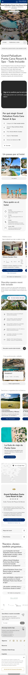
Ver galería (14, 178)
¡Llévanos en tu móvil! (7, 635)
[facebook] (10, 641)
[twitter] (17, 641)
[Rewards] (17, 2)
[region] (13, 664)
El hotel (4, 42)
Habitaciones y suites (14, 42)
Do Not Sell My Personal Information (13, 669)
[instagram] (13, 641)
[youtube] (21, 641)
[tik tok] (24, 641)
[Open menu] (3, 2)
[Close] (24, 657)
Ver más (8, 145)
